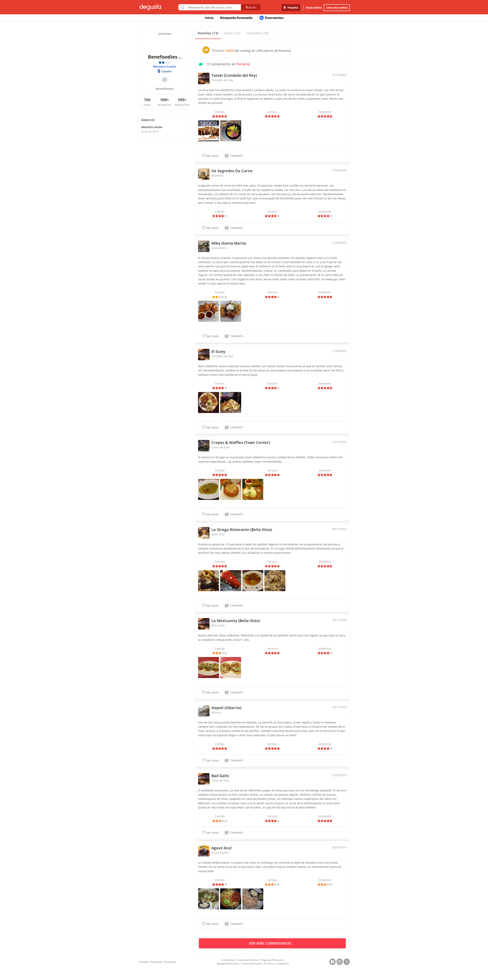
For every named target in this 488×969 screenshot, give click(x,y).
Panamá (292, 7)
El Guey (218, 351)
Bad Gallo (220, 775)
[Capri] (252, 489)
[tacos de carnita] (208, 898)
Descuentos (271, 17)
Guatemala (170, 961)
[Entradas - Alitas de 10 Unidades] (208, 311)
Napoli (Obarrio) (226, 707)
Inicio (209, 17)
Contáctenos (228, 960)
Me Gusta (212, 156)
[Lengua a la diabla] (252, 580)
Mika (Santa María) (228, 243)
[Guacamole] (230, 898)
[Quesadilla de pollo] (252, 898)
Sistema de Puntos (251, 963)
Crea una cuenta (337, 7)
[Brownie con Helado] (208, 580)
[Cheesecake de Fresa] (230, 580)
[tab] (208, 33)
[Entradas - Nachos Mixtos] (230, 402)
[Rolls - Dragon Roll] (208, 130)
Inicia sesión (313, 7)
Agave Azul (221, 847)
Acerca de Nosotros (247, 960)
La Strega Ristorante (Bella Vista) (241, 529)
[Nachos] (230, 311)
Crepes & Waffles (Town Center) (240, 442)
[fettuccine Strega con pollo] (274, 580)
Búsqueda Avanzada (236, 17)
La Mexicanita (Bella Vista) (235, 620)
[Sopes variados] (208, 667)
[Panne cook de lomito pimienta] (230, 489)
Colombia (143, 961)
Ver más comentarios (270, 943)
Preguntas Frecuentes (272, 960)
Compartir (236, 155)
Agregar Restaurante (228, 963)
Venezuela (156, 961)
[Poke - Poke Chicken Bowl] (230, 130)
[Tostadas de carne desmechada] (230, 667)
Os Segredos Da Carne (232, 170)
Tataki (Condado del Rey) (234, 75)
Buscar (251, 7)
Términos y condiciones (276, 963)
